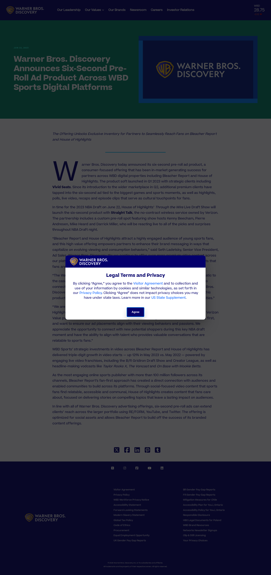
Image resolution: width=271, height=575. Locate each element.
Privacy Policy (90, 293)
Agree (136, 311)
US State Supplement (168, 297)
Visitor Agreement (148, 283)
